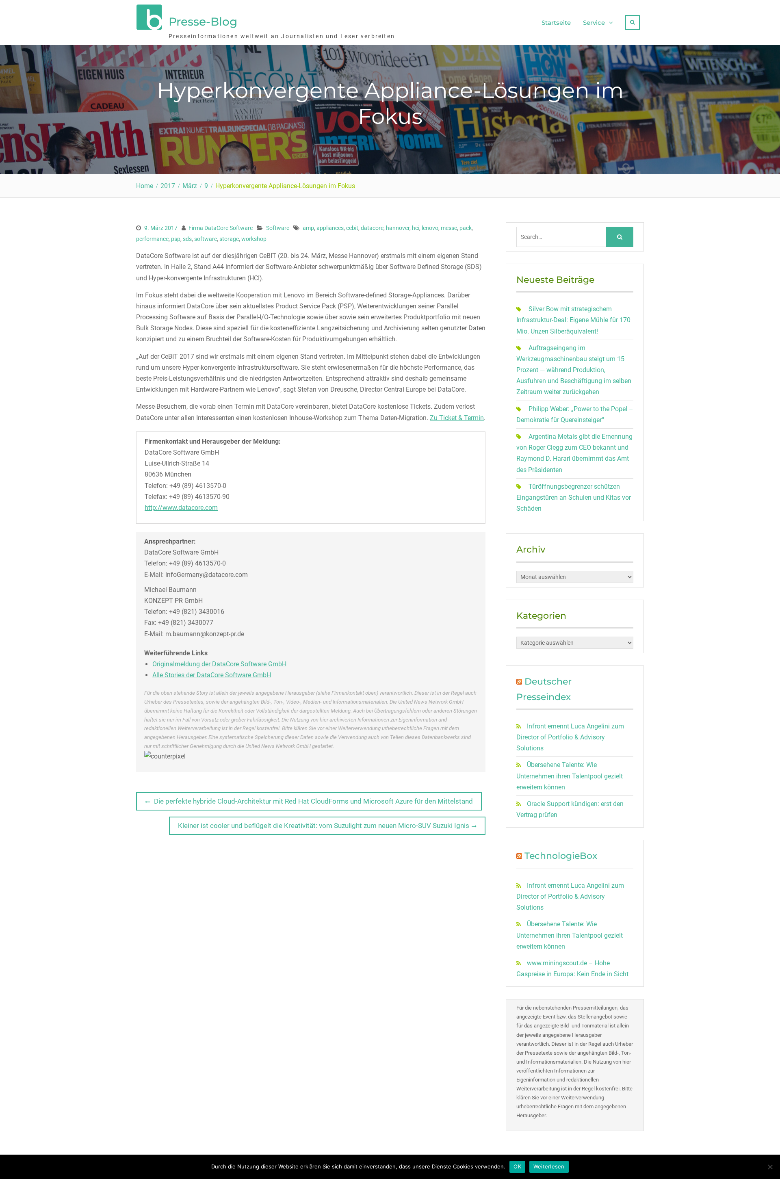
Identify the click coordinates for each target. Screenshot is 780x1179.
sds (187, 239)
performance (152, 239)
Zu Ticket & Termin (457, 418)
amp (308, 228)
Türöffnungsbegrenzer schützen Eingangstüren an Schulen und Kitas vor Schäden (573, 497)
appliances (330, 228)
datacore (372, 228)
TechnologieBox (560, 855)
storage (229, 239)
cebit (352, 228)
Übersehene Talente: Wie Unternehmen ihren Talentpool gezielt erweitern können (569, 776)
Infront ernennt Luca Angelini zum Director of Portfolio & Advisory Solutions (570, 737)
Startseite (556, 22)
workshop (253, 239)
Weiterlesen (549, 1166)
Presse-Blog (203, 21)
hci (415, 228)
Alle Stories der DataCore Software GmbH (211, 675)
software (205, 239)
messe (449, 228)
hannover (398, 228)
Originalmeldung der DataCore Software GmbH (219, 664)
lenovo (430, 228)
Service (594, 22)
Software (277, 228)
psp (175, 239)
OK (517, 1166)
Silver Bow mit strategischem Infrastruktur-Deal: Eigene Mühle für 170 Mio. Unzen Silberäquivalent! (573, 320)
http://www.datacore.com (181, 507)
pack (465, 228)
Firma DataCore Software (220, 228)
